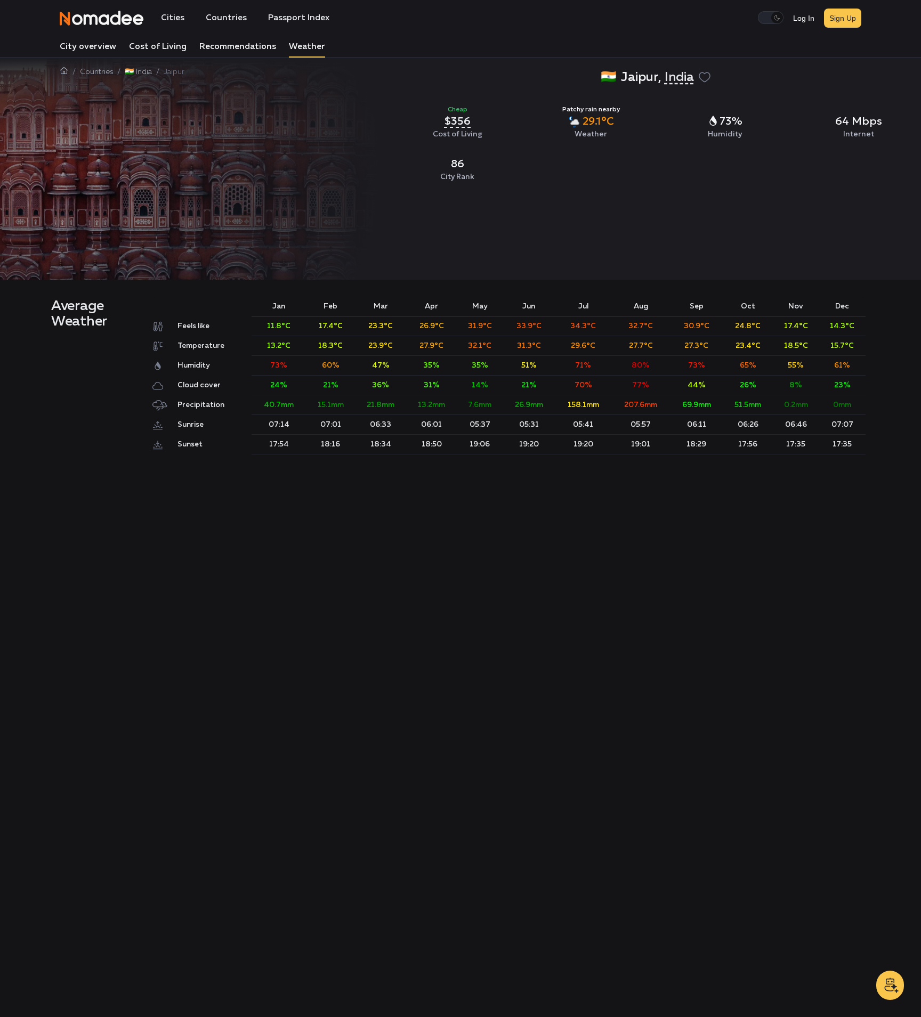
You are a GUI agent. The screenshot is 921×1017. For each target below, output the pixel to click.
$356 (457, 121)
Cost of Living (158, 47)
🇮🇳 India (138, 72)
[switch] (770, 17)
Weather (307, 47)
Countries (226, 18)
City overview (88, 47)
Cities (172, 18)
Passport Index (298, 18)
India (679, 77)
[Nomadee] (102, 18)
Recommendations (237, 47)
